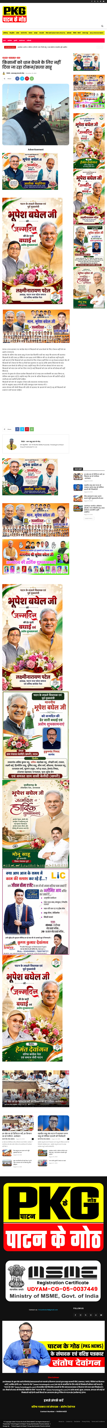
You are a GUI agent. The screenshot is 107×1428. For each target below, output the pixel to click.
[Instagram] (95, 1)
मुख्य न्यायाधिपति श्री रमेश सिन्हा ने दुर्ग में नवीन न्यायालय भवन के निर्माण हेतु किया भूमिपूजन (22, 1162)
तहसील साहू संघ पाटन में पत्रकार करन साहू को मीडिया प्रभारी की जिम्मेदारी (53, 1134)
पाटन (18, 57)
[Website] (91, 1315)
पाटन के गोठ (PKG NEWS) (11, 1104)
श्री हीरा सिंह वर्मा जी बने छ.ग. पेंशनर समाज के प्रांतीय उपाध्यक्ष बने (38, 47)
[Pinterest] (27, 78)
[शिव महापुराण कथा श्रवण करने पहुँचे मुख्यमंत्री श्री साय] (7, 1153)
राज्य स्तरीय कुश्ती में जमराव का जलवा (57, 1160)
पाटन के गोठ (12, 57)
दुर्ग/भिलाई (7, 1097)
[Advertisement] (35, 408)
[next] (101, 47)
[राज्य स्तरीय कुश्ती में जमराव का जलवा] (42, 1163)
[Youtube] (103, 1)
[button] (102, 25)
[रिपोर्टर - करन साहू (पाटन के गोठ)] (4, 73)
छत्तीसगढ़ (5, 57)
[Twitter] (98, 1)
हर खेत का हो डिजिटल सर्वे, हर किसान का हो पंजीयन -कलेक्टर (34, 1101)
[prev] (98, 47)
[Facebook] (92, 1)
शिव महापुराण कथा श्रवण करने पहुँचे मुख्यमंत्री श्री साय (93, 497)
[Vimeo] (100, 1)
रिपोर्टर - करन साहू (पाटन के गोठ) (15, 73)
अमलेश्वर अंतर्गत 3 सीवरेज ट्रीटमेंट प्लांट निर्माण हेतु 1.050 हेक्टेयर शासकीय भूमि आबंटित (58, 1152)
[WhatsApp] (32, 78)
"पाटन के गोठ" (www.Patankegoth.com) (38, 1384)
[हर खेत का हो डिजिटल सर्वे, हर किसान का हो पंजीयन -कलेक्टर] (35, 1088)
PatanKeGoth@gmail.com (48, 1310)
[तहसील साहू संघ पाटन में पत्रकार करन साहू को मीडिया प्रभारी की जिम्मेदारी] (53, 1123)
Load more (88, 518)
